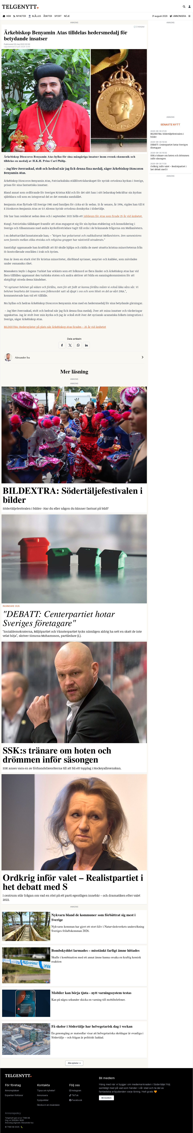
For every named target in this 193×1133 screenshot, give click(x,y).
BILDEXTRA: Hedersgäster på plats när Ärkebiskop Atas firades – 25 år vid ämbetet (55, 327)
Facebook (76, 1100)
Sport (58, 16)
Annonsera (42, 1095)
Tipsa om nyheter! (46, 1090)
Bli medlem (106, 1098)
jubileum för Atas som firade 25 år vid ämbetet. (113, 216)
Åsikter (47, 16)
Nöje (67, 16)
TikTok (75, 1095)
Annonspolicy (13, 1113)
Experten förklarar (14, 1095)
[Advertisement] (170, 69)
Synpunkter (43, 1100)
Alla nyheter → (74, 1063)
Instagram (76, 1090)
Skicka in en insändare (48, 1105)
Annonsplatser (12, 1090)
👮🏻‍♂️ (34, 16)
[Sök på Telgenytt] (184, 6)
